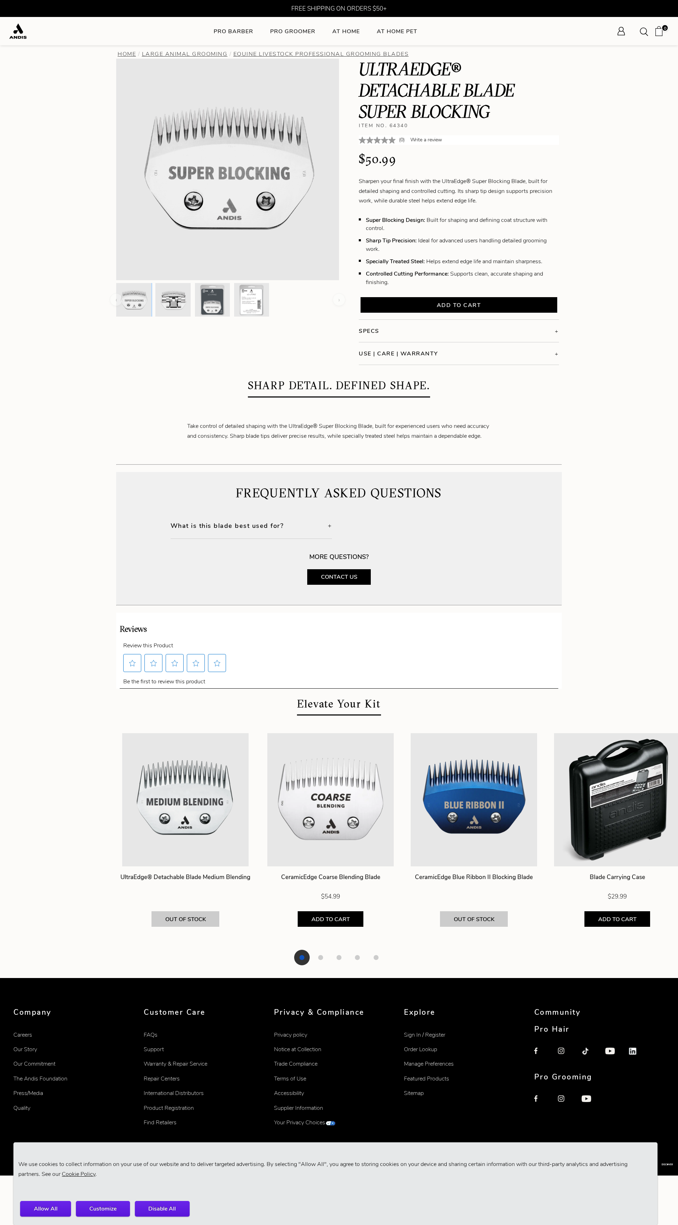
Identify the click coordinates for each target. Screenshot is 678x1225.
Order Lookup (420, 1049)
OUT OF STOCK (185, 919)
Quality (21, 1108)
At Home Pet (397, 31)
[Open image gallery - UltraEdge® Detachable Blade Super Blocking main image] (228, 168)
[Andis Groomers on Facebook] (542, 1103)
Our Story (25, 1049)
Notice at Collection (297, 1049)
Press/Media (28, 1093)
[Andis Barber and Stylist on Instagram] (565, 1055)
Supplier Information (298, 1108)
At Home (346, 31)
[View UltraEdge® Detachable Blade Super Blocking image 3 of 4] (212, 299)
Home (127, 54)
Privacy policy (290, 1035)
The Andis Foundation (40, 1078)
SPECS (369, 331)
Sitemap (414, 1093)
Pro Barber (233, 31)
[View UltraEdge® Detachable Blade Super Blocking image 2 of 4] (172, 299)
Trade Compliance (295, 1064)
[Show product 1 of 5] (302, 957)
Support (154, 1049)
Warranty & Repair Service (175, 1064)
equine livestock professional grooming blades (321, 54)
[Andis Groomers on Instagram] (565, 1103)
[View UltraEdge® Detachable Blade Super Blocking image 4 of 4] (251, 299)
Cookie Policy (78, 1174)
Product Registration (169, 1108)
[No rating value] (379, 140)
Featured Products (426, 1078)
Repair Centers (162, 1078)
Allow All (46, 1209)
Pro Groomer (292, 31)
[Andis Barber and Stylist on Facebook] (542, 1055)
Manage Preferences (429, 1064)
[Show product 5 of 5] (376, 957)
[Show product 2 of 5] (320, 957)
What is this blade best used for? (227, 525)
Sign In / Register (424, 1035)
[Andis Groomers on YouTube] (589, 1103)
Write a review (426, 139)
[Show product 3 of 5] (339, 957)
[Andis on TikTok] (589, 1055)
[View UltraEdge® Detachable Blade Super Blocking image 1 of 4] (133, 299)
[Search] (646, 31)
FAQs (150, 1035)
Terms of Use (290, 1078)
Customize (103, 1209)
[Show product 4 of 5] (357, 957)
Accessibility (289, 1093)
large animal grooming (185, 54)
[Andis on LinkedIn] (636, 1055)
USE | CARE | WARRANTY (398, 353)
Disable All (162, 1209)
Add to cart (459, 305)
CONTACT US (339, 577)
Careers (22, 1035)
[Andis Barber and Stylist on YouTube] (613, 1055)
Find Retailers (160, 1122)
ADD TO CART (330, 919)
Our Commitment (34, 1064)
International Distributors (174, 1093)
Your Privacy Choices (299, 1122)
